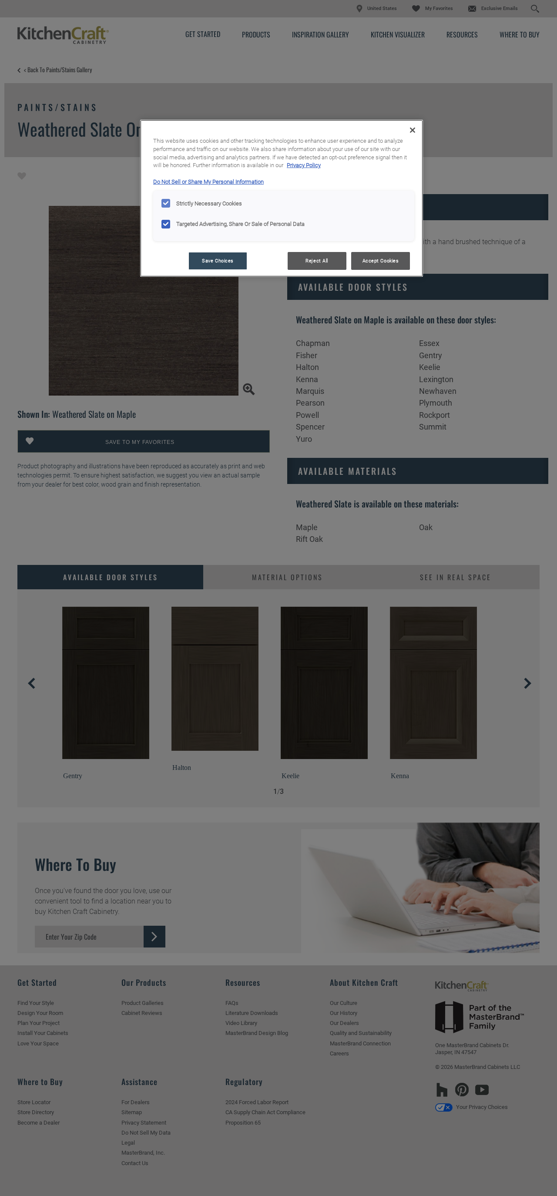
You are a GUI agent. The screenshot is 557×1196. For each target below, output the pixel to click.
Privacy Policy (304, 165)
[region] (281, 198)
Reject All (316, 261)
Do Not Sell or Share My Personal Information (208, 181)
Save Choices (218, 261)
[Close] (412, 130)
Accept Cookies (380, 261)
